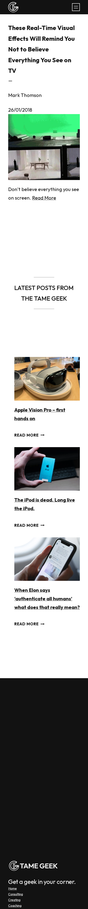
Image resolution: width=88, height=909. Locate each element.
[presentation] (47, 378)
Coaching (14, 905)
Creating (14, 900)
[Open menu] (76, 7)
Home (12, 888)
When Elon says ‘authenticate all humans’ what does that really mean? (47, 598)
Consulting (15, 894)
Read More (44, 197)
